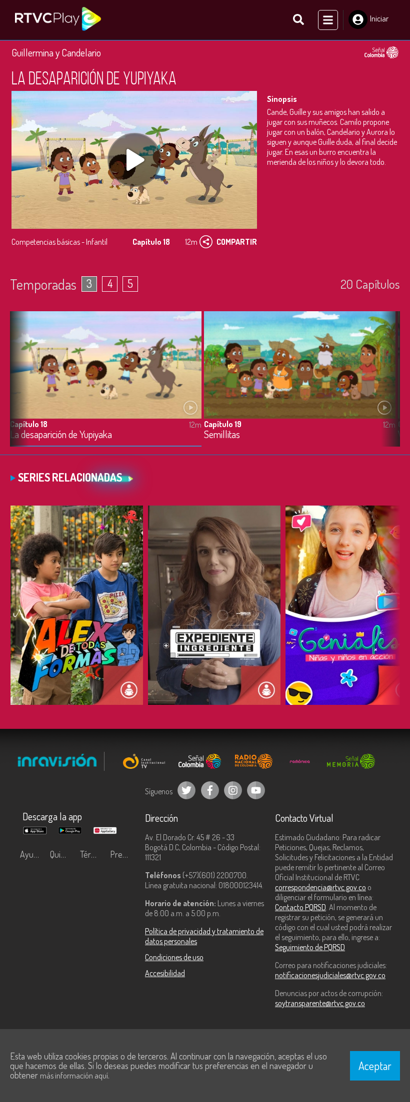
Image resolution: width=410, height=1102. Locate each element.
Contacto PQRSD (300, 907)
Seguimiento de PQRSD (310, 947)
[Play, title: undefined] (135, 160)
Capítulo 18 (29, 424)
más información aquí (74, 1076)
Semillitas (222, 435)
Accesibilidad (165, 973)
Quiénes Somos (62, 854)
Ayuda (31, 854)
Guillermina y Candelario (56, 52)
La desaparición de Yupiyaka (61, 435)
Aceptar (375, 1066)
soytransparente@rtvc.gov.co (320, 1003)
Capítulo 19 (223, 424)
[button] (387, 386)
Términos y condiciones (92, 854)
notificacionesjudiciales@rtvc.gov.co (330, 975)
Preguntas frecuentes (122, 854)
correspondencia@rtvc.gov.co (320, 887)
